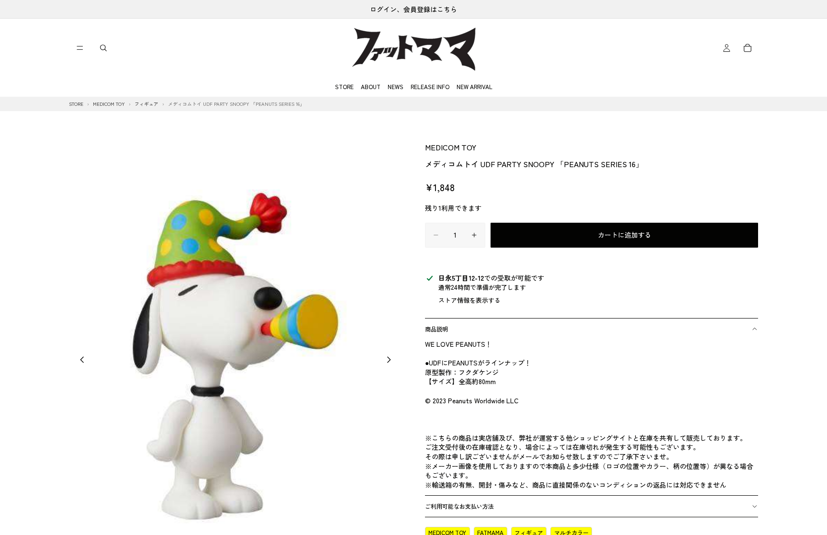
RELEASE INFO (430, 86)
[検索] (103, 47)
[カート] (747, 47)
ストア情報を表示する (469, 300)
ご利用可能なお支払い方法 (459, 506)
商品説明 (436, 329)
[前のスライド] (79, 360)
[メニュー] (80, 48)
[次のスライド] (391, 360)
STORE (344, 86)
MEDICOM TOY (450, 147)
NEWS (395, 86)
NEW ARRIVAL (474, 86)
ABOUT (370, 86)
